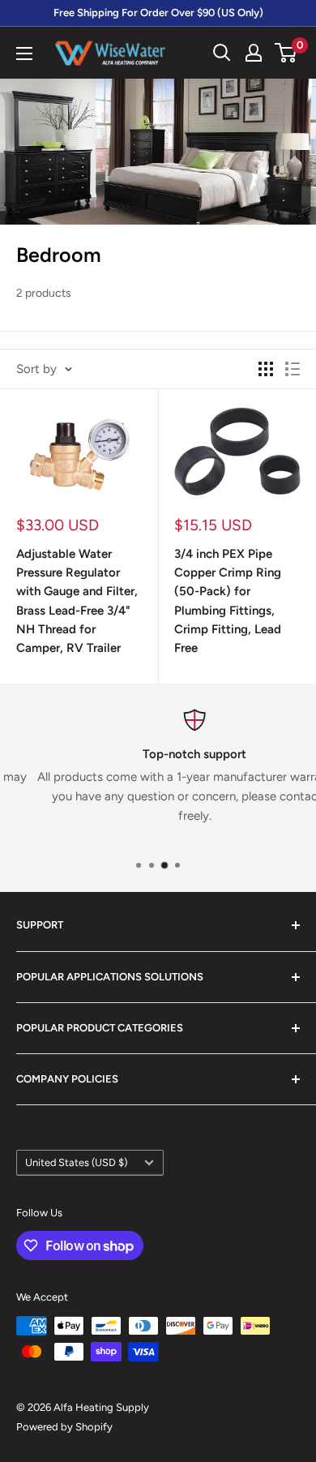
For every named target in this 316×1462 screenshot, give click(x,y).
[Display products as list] (292, 369)
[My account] (254, 53)
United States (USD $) (76, 1162)
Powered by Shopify (64, 1427)
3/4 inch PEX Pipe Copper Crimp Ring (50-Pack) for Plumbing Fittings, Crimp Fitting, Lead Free (227, 601)
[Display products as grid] (265, 369)
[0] (286, 52)
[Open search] (222, 53)
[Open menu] (24, 53)
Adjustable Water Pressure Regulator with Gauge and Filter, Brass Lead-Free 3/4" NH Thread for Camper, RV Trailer (77, 601)
